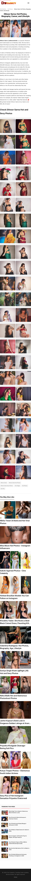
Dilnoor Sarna (4, 482)
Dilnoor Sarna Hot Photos (14, 482)
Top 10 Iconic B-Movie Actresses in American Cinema (17, 818)
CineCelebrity (3, 9)
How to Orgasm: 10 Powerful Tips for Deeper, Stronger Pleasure (18, 836)
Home (15, 877)
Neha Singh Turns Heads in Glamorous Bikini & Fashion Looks (18, 812)
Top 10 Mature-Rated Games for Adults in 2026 (19, 830)
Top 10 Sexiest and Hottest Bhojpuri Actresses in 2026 (17, 824)
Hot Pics (3, 488)
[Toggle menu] (28, 2)
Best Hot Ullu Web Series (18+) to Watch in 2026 (19, 849)
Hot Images (17, 485)
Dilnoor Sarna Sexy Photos (7, 485)
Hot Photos (10, 9)
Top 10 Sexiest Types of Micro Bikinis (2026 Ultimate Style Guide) (18, 842)
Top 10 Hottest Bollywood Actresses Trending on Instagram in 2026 (18, 855)
